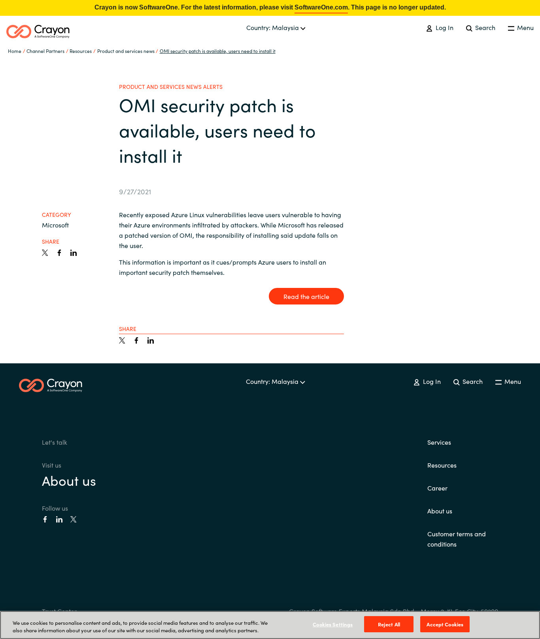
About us (69, 479)
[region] (270, 625)
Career (437, 487)
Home (14, 50)
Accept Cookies (445, 624)
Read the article (306, 296)
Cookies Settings (333, 624)
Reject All (389, 624)
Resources (442, 464)
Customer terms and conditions (456, 538)
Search (484, 27)
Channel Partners (45, 50)
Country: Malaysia (273, 27)
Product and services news (126, 50)
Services (439, 442)
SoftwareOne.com (321, 7)
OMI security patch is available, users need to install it (218, 50)
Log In (443, 27)
